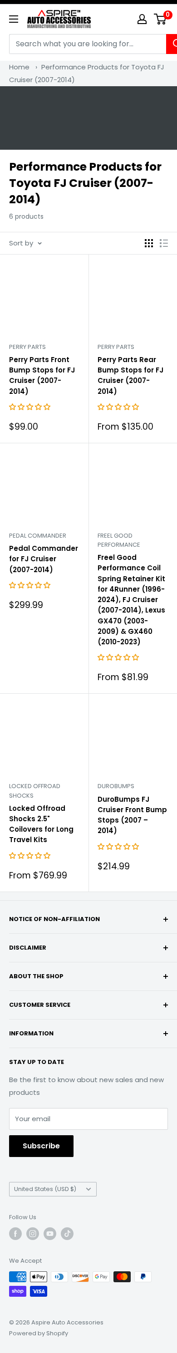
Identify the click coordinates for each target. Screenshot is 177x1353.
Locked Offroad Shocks (34, 790)
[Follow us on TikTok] (67, 1233)
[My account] (142, 19)
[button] (30, 407)
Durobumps (116, 786)
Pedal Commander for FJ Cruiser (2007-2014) (43, 559)
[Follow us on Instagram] (32, 1233)
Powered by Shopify (38, 1333)
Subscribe (41, 1146)
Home (19, 67)
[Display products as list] (164, 243)
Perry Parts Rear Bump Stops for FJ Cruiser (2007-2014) (130, 375)
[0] (160, 19)
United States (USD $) (45, 1189)
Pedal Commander (37, 535)
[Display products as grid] (149, 243)
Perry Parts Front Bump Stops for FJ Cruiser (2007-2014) (42, 375)
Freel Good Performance (119, 540)
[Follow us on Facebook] (15, 1233)
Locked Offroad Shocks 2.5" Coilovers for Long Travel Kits (41, 824)
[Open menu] (13, 19)
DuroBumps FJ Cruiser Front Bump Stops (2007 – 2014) (132, 815)
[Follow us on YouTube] (50, 1233)
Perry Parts (27, 347)
